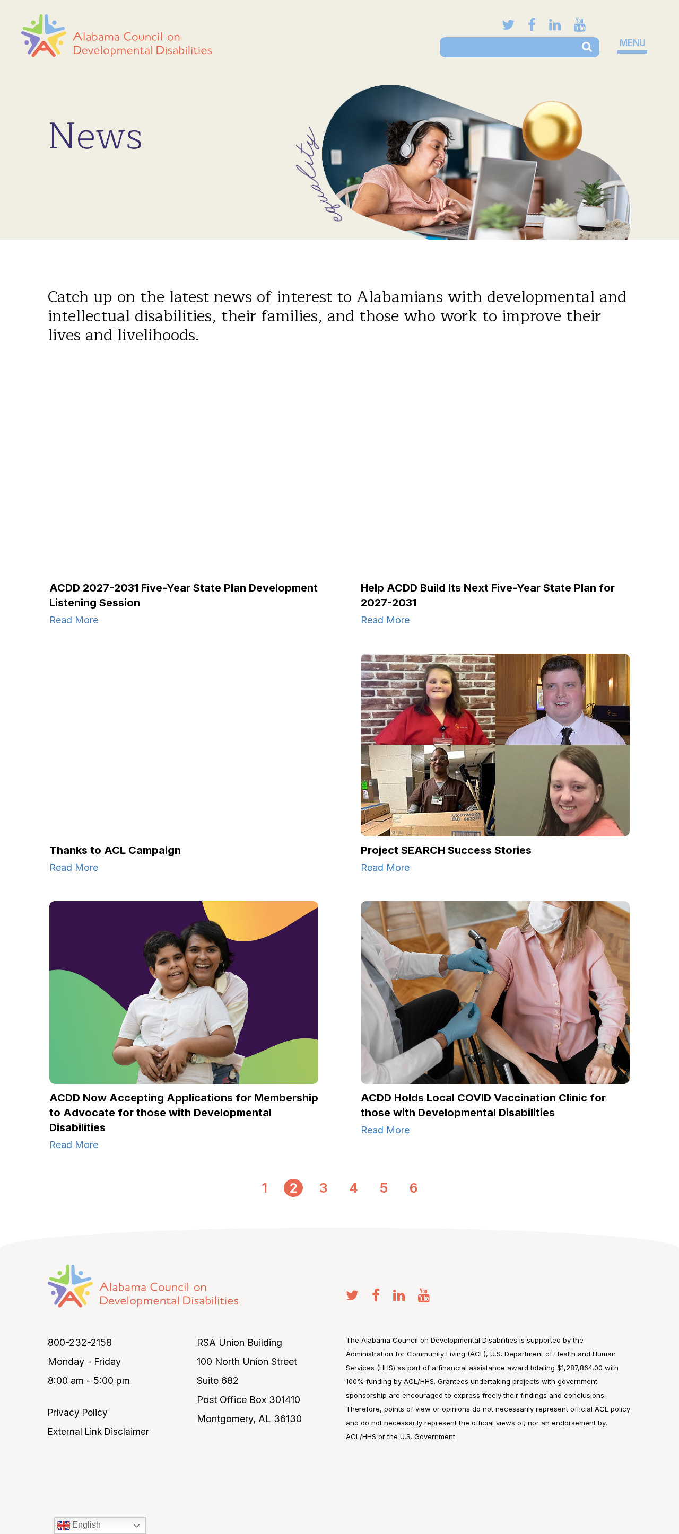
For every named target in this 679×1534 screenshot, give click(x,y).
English (85, 1524)
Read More (73, 619)
